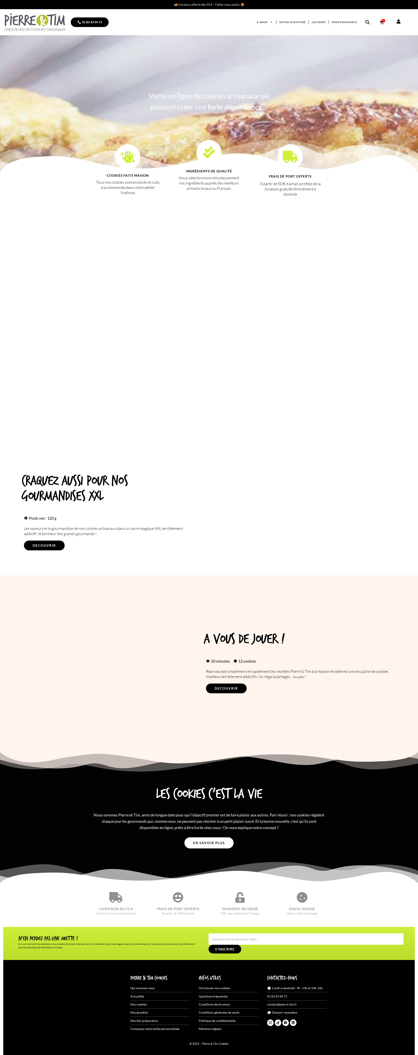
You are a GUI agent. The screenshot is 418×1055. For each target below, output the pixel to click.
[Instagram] (270, 1022)
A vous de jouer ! (244, 639)
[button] (367, 22)
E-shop (262, 22)
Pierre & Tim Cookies (148, 978)
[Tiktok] (278, 1022)
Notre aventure (292, 22)
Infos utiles (210, 978)
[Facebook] (285, 1022)
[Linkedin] (293, 1022)
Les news (319, 22)
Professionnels (344, 22)
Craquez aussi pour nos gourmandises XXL (75, 489)
